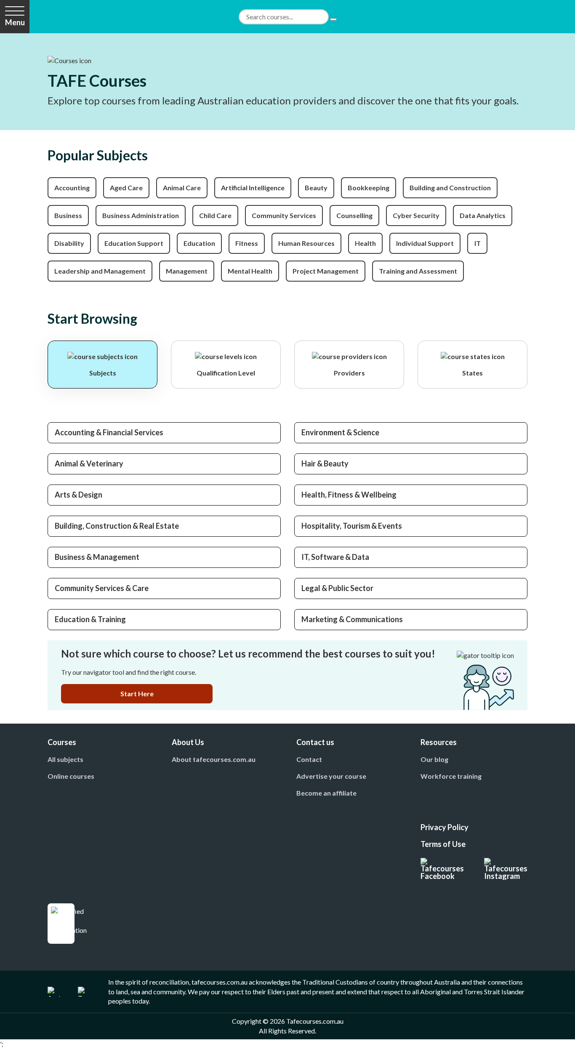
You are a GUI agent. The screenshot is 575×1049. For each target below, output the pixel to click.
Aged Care (126, 188)
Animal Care (182, 188)
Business (68, 215)
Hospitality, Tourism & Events (351, 525)
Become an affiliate (326, 793)
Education (199, 243)
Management (187, 271)
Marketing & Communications (352, 619)
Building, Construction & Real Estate (117, 525)
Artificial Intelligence (253, 188)
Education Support (133, 243)
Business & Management (97, 557)
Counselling (354, 215)
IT (477, 243)
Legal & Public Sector (337, 588)
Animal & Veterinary (89, 463)
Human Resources (306, 243)
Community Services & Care (102, 588)
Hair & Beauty (325, 463)
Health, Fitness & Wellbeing (349, 494)
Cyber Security (416, 215)
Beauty (316, 188)
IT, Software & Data (335, 557)
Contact (309, 759)
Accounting (72, 188)
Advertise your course (331, 776)
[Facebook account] (442, 869)
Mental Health (250, 271)
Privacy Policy (445, 827)
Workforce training (451, 776)
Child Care (215, 215)
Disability (69, 243)
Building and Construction (450, 188)
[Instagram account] (505, 869)
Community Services (284, 215)
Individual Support (425, 243)
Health (365, 243)
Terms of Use (443, 844)
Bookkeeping (368, 188)
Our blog (434, 759)
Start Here (137, 694)
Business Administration (140, 215)
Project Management (326, 271)
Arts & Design (78, 494)
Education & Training (90, 619)
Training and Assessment (418, 271)
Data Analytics (483, 215)
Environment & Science (340, 432)
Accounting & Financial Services (109, 432)
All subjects (65, 759)
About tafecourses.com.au (214, 759)
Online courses (71, 776)
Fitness (246, 243)
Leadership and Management (100, 271)
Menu (15, 22)
